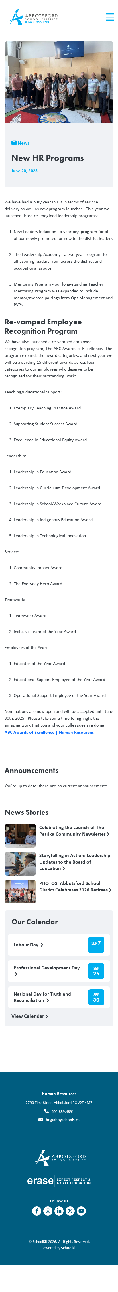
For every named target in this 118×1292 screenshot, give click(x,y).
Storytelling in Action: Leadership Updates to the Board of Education (74, 861)
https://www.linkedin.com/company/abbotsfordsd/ (59, 1211)
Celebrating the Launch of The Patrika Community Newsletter (73, 830)
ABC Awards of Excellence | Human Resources (49, 732)
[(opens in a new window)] (59, 1157)
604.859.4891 (63, 1111)
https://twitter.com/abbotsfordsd (70, 1211)
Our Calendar (34, 922)
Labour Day (27, 944)
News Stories (26, 812)
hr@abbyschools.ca (63, 1119)
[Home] (37, 17)
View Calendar (28, 1016)
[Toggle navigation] (109, 17)
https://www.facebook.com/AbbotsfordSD (36, 1211)
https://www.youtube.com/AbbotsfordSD (81, 1211)
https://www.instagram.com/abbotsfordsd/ (48, 1211)
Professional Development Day (47, 968)
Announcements (31, 770)
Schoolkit (69, 1247)
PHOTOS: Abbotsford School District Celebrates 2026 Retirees (74, 886)
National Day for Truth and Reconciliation (42, 997)
